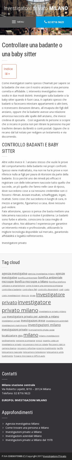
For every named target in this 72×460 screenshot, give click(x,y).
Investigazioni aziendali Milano (24, 436)
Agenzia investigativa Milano (22, 423)
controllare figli (29, 289)
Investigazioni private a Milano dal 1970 (29, 440)
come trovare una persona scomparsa (44, 285)
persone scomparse (25, 340)
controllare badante (12, 289)
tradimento (7, 356)
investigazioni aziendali (57, 320)
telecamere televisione (34, 352)
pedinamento (8, 340)
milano (30, 335)
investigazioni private (15, 329)
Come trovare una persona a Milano (27, 427)
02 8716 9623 (55, 22)
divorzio (25, 295)
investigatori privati (11, 320)
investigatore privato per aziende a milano (33, 316)
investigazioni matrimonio (14, 325)
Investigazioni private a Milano (24, 432)
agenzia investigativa (14, 273)
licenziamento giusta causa (41, 329)
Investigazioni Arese (33, 320)
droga (32, 295)
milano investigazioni (49, 336)
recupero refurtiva (26, 348)
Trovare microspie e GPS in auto (29, 356)
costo (66, 289)
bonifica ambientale (27, 277)
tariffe (60, 348)
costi (61, 289)
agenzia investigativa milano (41, 273)
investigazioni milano (44, 325)
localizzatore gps (12, 335)
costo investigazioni (11, 295)
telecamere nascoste (12, 352)
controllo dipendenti (48, 289)
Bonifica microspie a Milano (31, 281)
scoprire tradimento (46, 348)
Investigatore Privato (54, 456)
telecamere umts (55, 352)
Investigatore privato (36, 8)
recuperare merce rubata (35, 344)
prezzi (39, 340)
